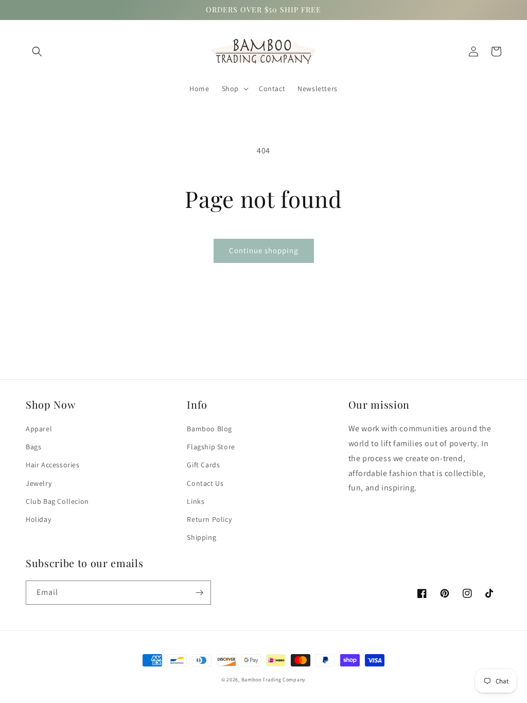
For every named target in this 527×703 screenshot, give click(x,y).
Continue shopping (263, 250)
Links (195, 501)
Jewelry (38, 483)
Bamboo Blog (209, 428)
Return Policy (209, 519)
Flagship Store (211, 446)
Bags (33, 446)
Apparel (39, 428)
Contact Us (205, 483)
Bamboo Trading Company (273, 679)
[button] (37, 51)
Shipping (201, 537)
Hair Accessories (53, 464)
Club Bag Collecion (57, 501)
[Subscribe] (199, 593)
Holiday (38, 519)
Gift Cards (203, 464)
